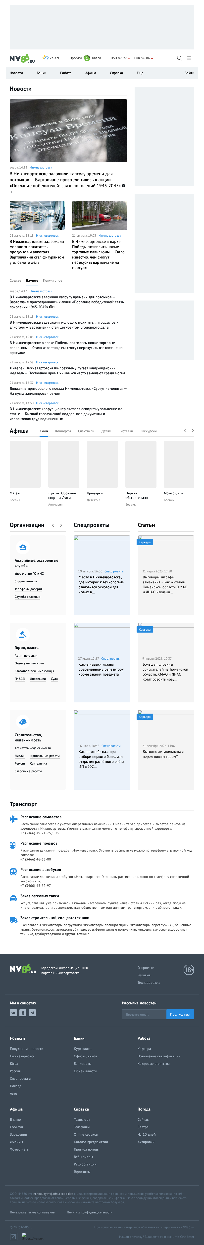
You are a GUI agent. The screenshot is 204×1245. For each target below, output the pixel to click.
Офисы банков (85, 1056)
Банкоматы (82, 1063)
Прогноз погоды (87, 1149)
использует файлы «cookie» (53, 1194)
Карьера (144, 1048)
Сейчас (143, 1119)
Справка (116, 73)
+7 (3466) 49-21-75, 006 (39, 833)
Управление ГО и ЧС (29, 573)
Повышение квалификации (159, 1056)
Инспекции (38, 679)
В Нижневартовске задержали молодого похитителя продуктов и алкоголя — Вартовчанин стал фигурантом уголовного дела (37, 252)
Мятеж (15, 493)
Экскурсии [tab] (148, 431)
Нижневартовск (41, 167)
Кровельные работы (45, 756)
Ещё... (141, 73)
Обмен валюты (85, 1071)
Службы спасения (27, 597)
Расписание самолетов (40, 816)
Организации (27, 525)
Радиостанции (85, 1164)
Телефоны (82, 1127)
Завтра (143, 1127)
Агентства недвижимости (33, 748)
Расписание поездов (38, 843)
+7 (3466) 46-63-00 (35, 859)
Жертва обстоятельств (136, 495)
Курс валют (83, 1048)
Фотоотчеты (19, 1149)
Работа (65, 73)
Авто (13, 1093)
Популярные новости (27, 1048)
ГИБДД (20, 679)
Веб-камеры (83, 1157)
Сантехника (38, 763)
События (17, 1127)
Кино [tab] (44, 431)
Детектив (93, 500)
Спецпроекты (91, 525)
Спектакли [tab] (86, 431)
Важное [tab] (32, 280)
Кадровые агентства (154, 1063)
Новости (21, 88)
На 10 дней (146, 1134)
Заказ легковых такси (39, 895)
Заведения (18, 1134)
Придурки (95, 493)
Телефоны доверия (28, 589)
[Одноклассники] (22, 1012)
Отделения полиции (29, 663)
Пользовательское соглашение (32, 1212)
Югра (14, 1063)
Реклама (144, 975)
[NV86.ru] (22, 58)
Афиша (19, 430)
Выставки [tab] (125, 431)
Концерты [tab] (63, 431)
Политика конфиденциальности (89, 1212)
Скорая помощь (26, 581)
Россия (15, 1071)
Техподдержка (149, 982)
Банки (42, 73)
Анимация (55, 504)
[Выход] (189, 58)
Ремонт (20, 763)
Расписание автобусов (40, 869)
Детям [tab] (106, 431)
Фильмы (16, 1142)
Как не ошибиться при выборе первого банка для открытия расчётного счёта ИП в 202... (101, 759)
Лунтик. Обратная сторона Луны (62, 495)
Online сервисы (86, 1134)
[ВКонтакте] (13, 1012)
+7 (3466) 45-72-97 (35, 885)
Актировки (146, 1142)
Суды (54, 679)
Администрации (26, 655)
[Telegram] (32, 1012)
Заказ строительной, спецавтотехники (55, 917)
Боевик (15, 500)
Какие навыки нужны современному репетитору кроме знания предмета (101, 669)
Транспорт (23, 804)
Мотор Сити (173, 493)
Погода (15, 1086)
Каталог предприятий (91, 1142)
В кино (15, 1119)
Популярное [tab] (52, 280)
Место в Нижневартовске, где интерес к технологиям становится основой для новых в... (101, 584)
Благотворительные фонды (34, 671)
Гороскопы (82, 1171)
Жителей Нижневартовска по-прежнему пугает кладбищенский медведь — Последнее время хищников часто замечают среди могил (67, 370)
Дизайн (20, 756)
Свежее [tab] (15, 280)
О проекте (146, 967)
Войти (189, 73)
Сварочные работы (28, 771)
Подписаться (180, 1014)
